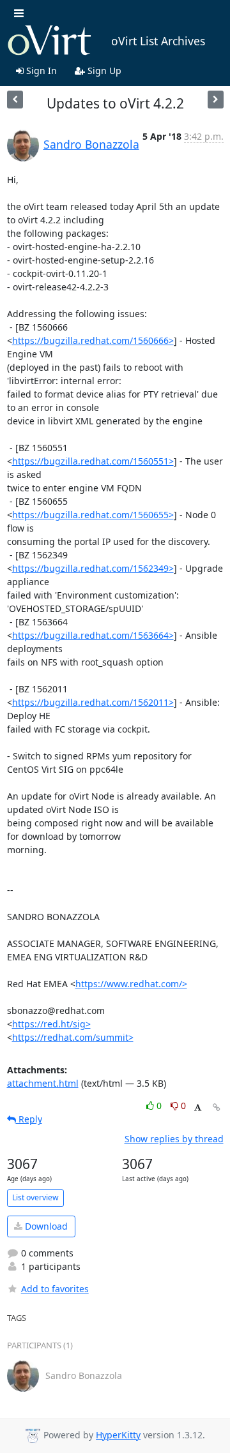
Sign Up (103, 70)
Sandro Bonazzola (91, 144)
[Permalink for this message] (217, 1107)
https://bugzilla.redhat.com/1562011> (93, 702)
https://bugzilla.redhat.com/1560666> (93, 340)
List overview (35, 1197)
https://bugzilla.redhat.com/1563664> (93, 635)
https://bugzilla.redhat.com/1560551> (93, 461)
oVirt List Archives (158, 40)
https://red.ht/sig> (51, 1024)
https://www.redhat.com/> (131, 984)
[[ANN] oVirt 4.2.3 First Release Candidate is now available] (15, 99)
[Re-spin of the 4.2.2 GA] (216, 99)
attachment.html (43, 1083)
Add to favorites (55, 1289)
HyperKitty (118, 1435)
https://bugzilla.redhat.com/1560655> (93, 515)
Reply (29, 1119)
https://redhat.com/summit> (73, 1037)
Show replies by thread (174, 1139)
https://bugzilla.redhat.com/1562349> (93, 568)
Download (45, 1226)
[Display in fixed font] (197, 1107)
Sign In (40, 70)
